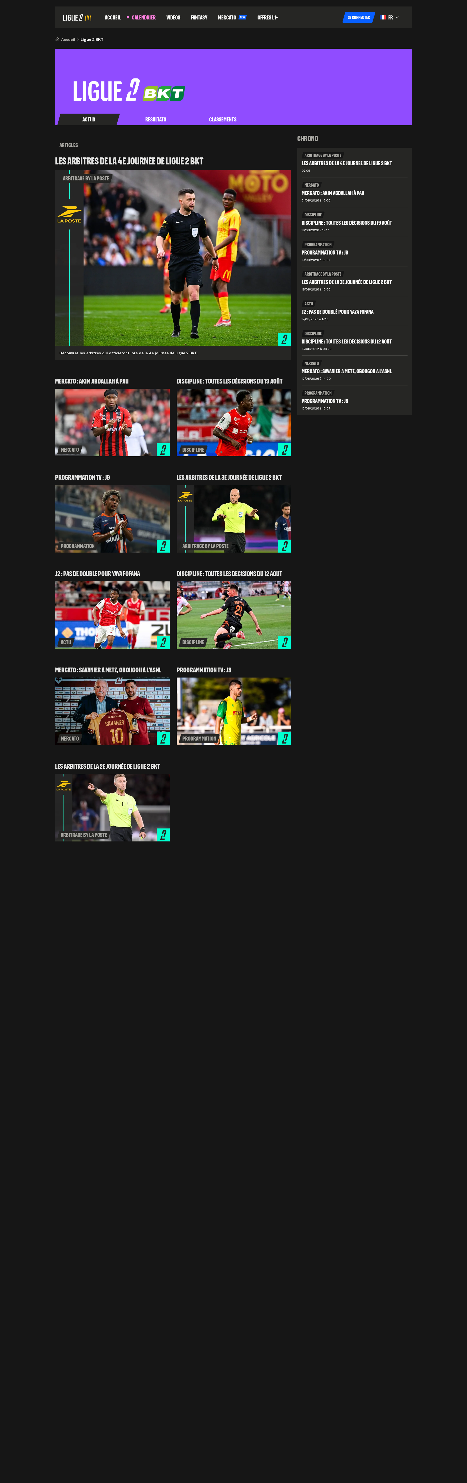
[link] (68, 39)
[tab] (88, 119)
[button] (358, 17)
